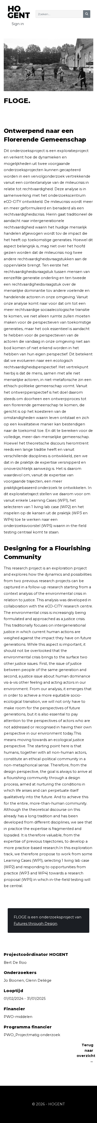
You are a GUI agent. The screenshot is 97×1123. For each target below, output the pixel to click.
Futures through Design (35, 923)
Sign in (18, 24)
